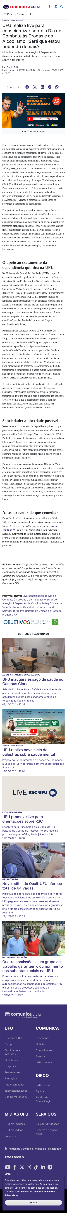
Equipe (40, 1091)
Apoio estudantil (14, 1084)
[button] (33, 110)
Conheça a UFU (14, 1038)
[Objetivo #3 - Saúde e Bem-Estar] (55, 621)
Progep (6, 614)
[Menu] (4, 14)
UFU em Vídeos (14, 1130)
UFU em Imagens (15, 1123)
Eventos (40, 1056)
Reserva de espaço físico (47, 1131)
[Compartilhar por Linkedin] (43, 1167)
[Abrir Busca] (61, 6)
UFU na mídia (44, 1062)
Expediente (42, 1038)
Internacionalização (16, 1090)
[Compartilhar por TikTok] (36, 1167)
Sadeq (45, 603)
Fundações (11, 1078)
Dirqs (16, 610)
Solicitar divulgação (47, 1123)
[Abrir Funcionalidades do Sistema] (55, 6)
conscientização (38, 595)
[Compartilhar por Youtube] (8, 1167)
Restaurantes (12, 1072)
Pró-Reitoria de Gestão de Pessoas (40, 610)
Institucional (43, 1085)
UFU (14, 614)
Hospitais (10, 1066)
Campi (8, 1044)
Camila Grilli (12, 67)
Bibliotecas (11, 1060)
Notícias (40, 1044)
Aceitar (33, 1202)
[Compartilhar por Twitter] (22, 1167)
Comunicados (44, 1050)
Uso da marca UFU (16, 1096)
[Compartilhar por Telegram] (50, 1167)
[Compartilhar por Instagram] (29, 1167)
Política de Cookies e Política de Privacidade (34, 1148)
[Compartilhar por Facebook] (15, 1167)
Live (25, 595)
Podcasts (10, 1136)
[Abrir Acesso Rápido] (49, 6)
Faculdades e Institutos (12, 1052)
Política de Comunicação (44, 1099)
